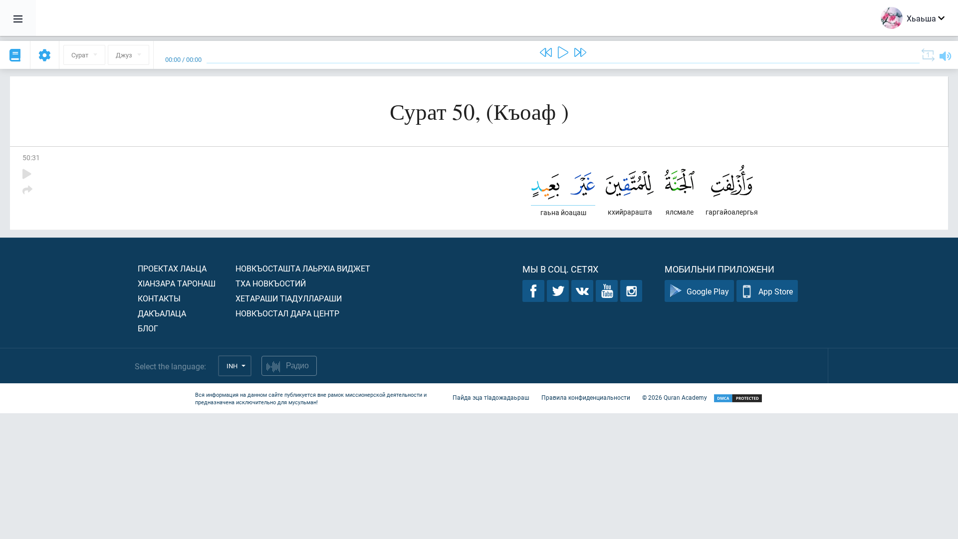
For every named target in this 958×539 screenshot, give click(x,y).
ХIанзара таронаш (177, 283)
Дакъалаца (162, 313)
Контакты (159, 298)
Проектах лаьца (172, 268)
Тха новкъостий (271, 283)
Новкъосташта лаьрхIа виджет (303, 268)
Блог (148, 328)
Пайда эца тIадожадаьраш (491, 397)
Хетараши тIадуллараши (289, 298)
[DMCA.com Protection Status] (738, 398)
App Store (775, 291)
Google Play (708, 291)
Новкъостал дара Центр (287, 313)
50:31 (31, 157)
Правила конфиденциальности (585, 397)
